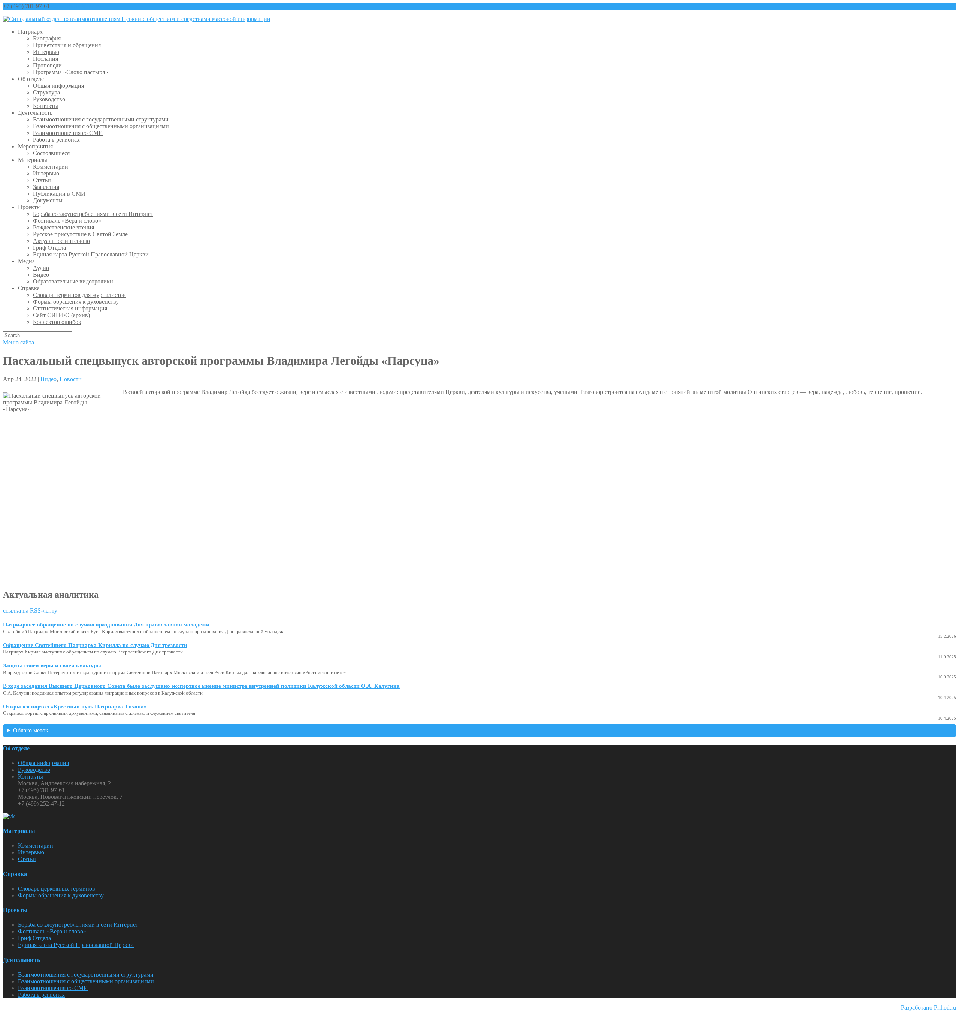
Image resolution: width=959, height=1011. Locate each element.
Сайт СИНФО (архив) (61, 315)
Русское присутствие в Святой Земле (80, 234)
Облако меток (30, 730)
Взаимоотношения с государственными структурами (101, 119)
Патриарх (30, 31)
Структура (46, 92)
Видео (41, 274)
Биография (47, 38)
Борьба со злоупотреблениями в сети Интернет (93, 214)
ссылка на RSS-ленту (30, 610)
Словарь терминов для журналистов (79, 295)
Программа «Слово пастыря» (70, 72)
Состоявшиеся (51, 153)
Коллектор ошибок (57, 322)
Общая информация (58, 85)
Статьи (42, 180)
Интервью (46, 52)
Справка (29, 288)
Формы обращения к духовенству (76, 301)
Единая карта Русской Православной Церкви (91, 254)
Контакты (45, 106)
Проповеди (47, 65)
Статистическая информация (70, 308)
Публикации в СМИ (59, 193)
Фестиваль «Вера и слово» (67, 220)
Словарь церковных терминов (56, 888)
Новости (71, 379)
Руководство (49, 99)
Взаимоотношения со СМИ (68, 133)
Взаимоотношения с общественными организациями (101, 126)
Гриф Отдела (49, 247)
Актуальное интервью (61, 241)
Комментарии (50, 166)
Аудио (41, 268)
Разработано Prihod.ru (928, 1007)
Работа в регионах (56, 139)
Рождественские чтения (63, 227)
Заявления (46, 187)
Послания (45, 58)
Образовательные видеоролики (73, 281)
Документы (48, 200)
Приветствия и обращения (67, 45)
